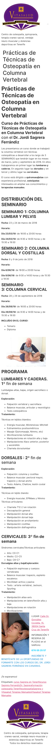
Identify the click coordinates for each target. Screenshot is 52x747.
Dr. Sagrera (26, 685)
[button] (48, 24)
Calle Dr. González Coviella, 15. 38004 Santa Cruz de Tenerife (40, 623)
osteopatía (27, 688)
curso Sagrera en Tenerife (27, 682)
